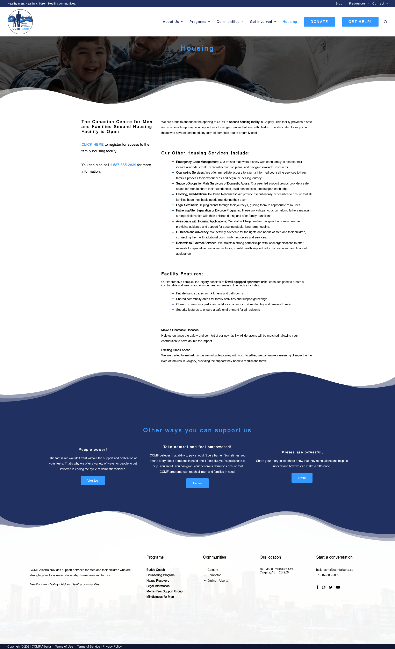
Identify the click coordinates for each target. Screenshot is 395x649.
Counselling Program (160, 575)
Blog (339, 3)
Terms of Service (88, 646)
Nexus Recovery (157, 580)
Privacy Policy (112, 646)
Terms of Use (64, 646)
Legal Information (158, 586)
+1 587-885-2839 (327, 575)
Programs (197, 21)
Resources (357, 3)
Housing (290, 21)
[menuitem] (340, 3)
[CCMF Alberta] (20, 22)
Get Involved (261, 21)
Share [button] (302, 478)
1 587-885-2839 (123, 165)
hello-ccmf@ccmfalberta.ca (334, 569)
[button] (386, 21)
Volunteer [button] (93, 480)
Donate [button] (197, 483)
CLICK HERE (92, 144)
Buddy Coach (155, 569)
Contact (378, 3)
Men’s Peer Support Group (164, 591)
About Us (171, 21)
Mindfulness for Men (160, 596)
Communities (228, 21)
